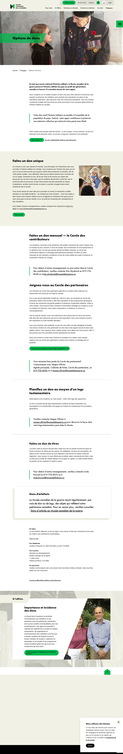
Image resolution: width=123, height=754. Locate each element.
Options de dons (33, 713)
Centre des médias (78, 710)
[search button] (98, 2)
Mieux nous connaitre (16, 713)
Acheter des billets (68, 2)
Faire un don (35, 140)
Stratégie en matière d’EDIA (18, 721)
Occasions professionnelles (36, 721)
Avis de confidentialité (69, 749)
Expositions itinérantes (79, 715)
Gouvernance (14, 715)
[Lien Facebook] (12, 688)
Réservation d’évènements (59, 705)
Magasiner (91, 2)
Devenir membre (82, 2)
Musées (75, 713)
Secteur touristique (78, 718)
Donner (31, 715)
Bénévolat (31, 718)
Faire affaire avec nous (79, 721)
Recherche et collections (88, 8)
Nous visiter (48, 8)
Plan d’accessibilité (15, 718)
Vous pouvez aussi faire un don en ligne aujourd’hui (48, 348)
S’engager (33, 705)
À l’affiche (58, 8)
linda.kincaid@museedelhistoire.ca (48, 477)
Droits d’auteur (48, 749)
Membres (31, 710)
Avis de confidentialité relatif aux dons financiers (60, 140)
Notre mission (14, 710)
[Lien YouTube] (31, 688)
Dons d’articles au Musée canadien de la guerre (56, 510)
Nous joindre (14, 726)
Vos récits (100, 8)
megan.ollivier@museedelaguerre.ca (68, 370)
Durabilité (13, 723)
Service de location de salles (55, 710)
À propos (14, 705)
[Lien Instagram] (18, 688)
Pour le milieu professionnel (85, 705)
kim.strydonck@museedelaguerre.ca (33, 209)
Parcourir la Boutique (107, 710)
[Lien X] (25, 688)
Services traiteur (51, 713)
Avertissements (58, 749)
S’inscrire (68, 691)
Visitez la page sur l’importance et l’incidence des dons (41, 653)
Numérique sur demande (71, 8)
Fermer (90, 746)
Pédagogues (109, 8)
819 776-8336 (40, 370)
